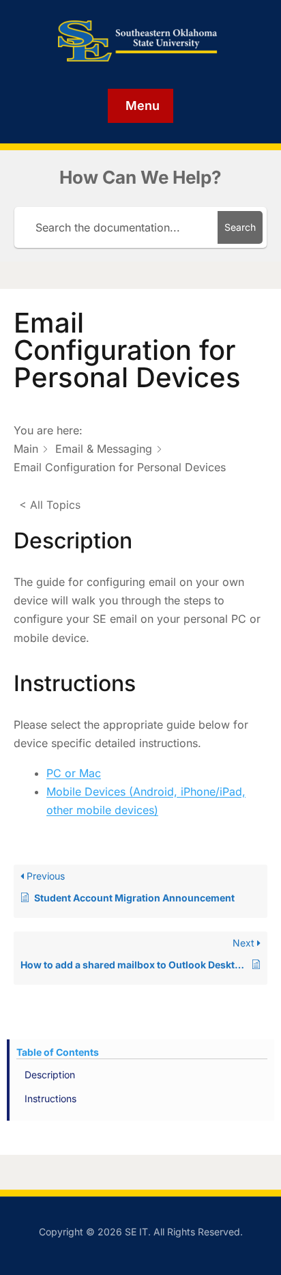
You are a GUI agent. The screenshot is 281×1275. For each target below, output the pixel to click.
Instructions (50, 1098)
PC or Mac (73, 773)
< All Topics (49, 505)
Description (50, 1074)
